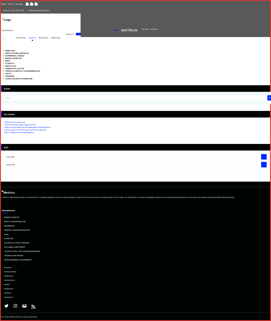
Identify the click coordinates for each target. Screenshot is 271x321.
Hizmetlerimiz (7, 30)
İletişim (7, 284)
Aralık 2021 (11, 164)
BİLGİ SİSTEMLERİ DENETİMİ (15, 221)
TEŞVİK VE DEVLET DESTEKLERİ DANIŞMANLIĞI (22, 251)
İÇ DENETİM (8, 238)
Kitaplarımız (43, 38)
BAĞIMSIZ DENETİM (11, 217)
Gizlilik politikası (10, 271)
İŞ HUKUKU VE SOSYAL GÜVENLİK (16, 243)
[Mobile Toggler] (4, 37)
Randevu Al (70, 34)
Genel (6, 234)
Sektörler (32, 38)
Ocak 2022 (11, 157)
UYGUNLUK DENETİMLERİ (13, 255)
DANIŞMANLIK (9, 226)
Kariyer (3, 4)
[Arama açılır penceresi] (63, 34)
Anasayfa (7, 267)
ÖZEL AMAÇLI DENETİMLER (14, 247)
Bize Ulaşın (19, 4)
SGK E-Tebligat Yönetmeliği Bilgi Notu (19, 132)
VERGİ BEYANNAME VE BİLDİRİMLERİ (17, 260)
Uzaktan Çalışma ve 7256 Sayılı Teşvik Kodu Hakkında (25, 130)
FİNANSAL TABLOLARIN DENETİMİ (17, 230)
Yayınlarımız (21, 38)
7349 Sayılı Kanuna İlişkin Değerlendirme (20, 125)
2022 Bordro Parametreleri (14, 122)
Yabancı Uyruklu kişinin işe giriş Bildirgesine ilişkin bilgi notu (27, 127)
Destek (10, 4)
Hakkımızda (55, 38)
